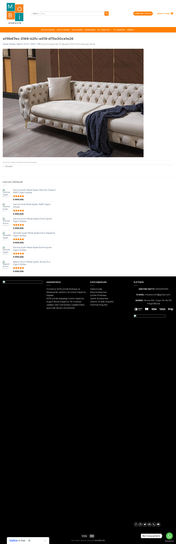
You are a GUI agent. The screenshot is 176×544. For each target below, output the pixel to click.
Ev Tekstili (103, 30)
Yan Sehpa (77, 30)
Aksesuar (90, 30)
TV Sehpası (119, 30)
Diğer (130, 30)
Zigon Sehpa (48, 30)
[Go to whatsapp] (169, 535)
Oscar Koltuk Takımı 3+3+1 (16, 44)
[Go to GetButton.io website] (169, 541)
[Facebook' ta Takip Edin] (136, 524)
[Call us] (154, 524)
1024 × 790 (35, 44)
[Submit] (107, 13)
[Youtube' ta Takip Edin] (158, 524)
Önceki (8, 166)
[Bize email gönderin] (149, 524)
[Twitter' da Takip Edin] (145, 524)
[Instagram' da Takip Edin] (140, 524)
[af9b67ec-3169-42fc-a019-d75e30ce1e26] (73, 103)
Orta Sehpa (63, 30)
